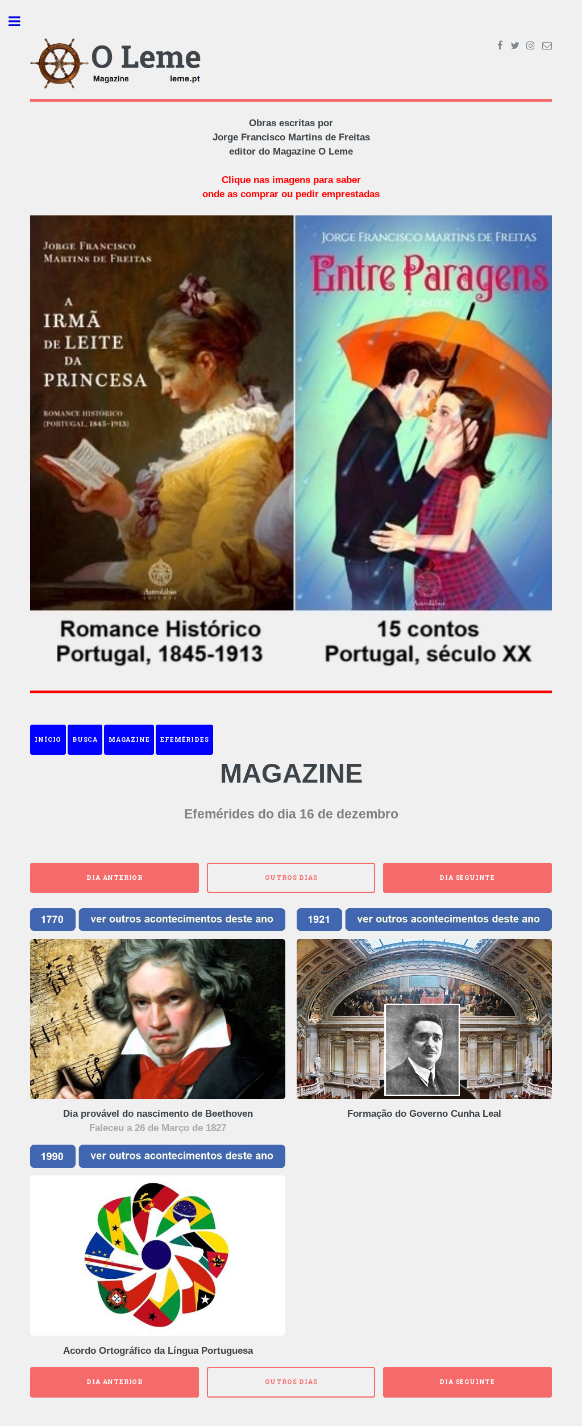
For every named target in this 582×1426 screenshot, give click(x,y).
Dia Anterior (114, 878)
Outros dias (291, 878)
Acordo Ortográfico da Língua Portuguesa (158, 1350)
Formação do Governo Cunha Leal (424, 1113)
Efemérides (184, 739)
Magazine (129, 739)
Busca (85, 739)
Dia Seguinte (467, 878)
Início (48, 739)
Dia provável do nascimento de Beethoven (158, 1113)
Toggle (20, 21)
